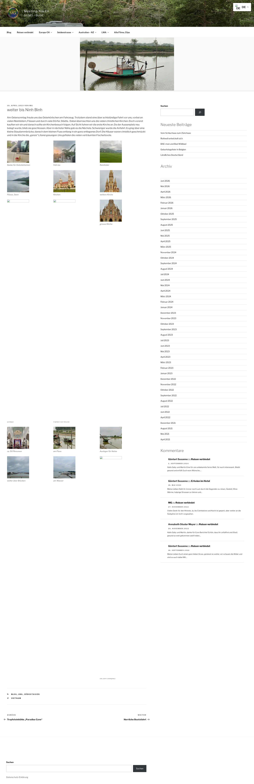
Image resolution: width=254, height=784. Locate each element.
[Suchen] (200, 112)
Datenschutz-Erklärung (17, 777)
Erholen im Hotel (200, 481)
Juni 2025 (165, 230)
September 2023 (169, 329)
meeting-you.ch (36, 11)
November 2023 (168, 318)
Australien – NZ (86, 32)
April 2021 (165, 439)
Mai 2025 (165, 235)
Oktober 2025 (167, 214)
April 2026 (165, 191)
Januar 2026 (166, 208)
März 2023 (166, 362)
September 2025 (169, 219)
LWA (104, 32)
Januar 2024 (166, 307)
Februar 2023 (167, 368)
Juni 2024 (165, 280)
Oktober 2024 (167, 258)
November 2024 (168, 252)
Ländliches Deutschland (172, 155)
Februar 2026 (167, 202)
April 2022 (165, 417)
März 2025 (166, 246)
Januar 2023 (166, 373)
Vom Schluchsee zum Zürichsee (176, 133)
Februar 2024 (167, 302)
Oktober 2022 (167, 390)
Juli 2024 (165, 274)
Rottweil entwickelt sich (172, 138)
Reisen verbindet (25, 32)
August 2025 (167, 225)
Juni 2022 (165, 412)
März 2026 (166, 197)
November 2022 (168, 384)
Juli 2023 (165, 340)
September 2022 (169, 395)
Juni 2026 (165, 181)
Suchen (164, 106)
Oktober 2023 (167, 324)
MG (31, 105)
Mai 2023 (165, 351)
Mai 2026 (165, 186)
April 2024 (165, 290)
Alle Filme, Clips (122, 32)
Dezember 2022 (168, 379)
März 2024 (166, 296)
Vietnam (16, 698)
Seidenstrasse (64, 32)
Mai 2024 (165, 285)
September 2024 (169, 263)
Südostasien (32, 694)
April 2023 (165, 357)
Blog (9, 32)
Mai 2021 (165, 434)
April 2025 (165, 241)
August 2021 (167, 428)
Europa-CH (44, 32)
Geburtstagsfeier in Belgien (173, 149)
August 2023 (167, 334)
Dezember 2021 (168, 423)
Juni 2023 (165, 346)
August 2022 (167, 401)
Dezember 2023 (168, 313)
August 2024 (167, 269)
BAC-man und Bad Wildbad (173, 144)
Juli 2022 (165, 406)
